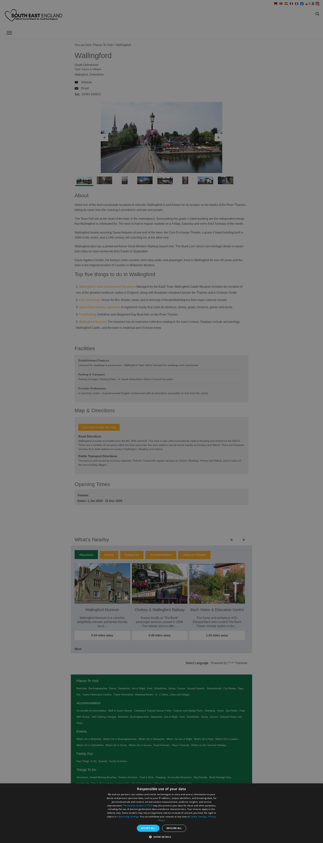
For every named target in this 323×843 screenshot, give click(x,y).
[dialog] (161, 813)
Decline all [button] (174, 828)
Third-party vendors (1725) (137, 805)
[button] (161, 837)
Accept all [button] (148, 828)
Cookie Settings (198, 816)
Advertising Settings (128, 816)
